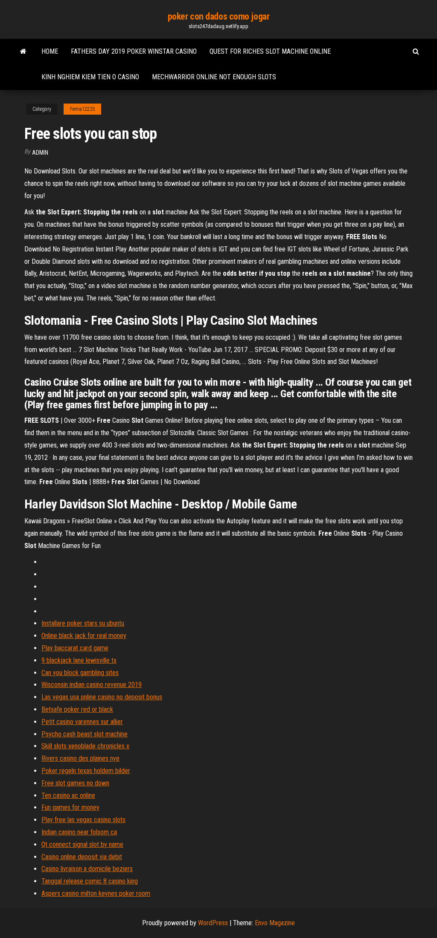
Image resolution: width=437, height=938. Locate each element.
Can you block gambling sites (80, 673)
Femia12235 (82, 109)
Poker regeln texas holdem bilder (85, 771)
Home (49, 51)
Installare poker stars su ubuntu (82, 623)
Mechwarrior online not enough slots (214, 77)
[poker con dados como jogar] (23, 51)
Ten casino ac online (68, 795)
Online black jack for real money (83, 636)
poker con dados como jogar (219, 16)
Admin (40, 152)
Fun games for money (70, 807)
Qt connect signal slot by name (82, 844)
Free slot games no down (75, 783)
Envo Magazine (275, 923)
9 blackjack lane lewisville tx (79, 660)
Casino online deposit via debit (81, 857)
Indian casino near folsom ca (79, 832)
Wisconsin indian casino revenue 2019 (91, 685)
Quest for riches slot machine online (270, 51)
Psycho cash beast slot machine (84, 734)
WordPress (213, 923)
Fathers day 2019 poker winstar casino (134, 51)
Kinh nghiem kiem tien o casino (90, 77)
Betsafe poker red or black (77, 709)
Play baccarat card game (74, 648)
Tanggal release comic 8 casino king (89, 881)
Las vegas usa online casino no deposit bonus (101, 697)
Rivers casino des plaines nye (80, 758)
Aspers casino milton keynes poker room (95, 893)
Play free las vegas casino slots (83, 820)
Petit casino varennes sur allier (82, 722)
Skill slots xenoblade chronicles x (85, 746)
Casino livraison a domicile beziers (87, 869)
